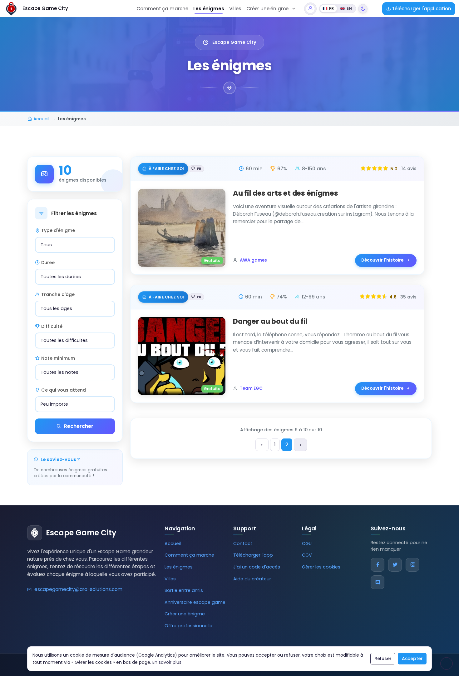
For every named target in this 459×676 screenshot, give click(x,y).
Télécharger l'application (421, 8)
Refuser (383, 658)
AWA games (253, 260)
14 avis (409, 168)
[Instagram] (412, 565)
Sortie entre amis (184, 590)
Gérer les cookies (321, 567)
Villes (235, 8)
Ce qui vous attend (63, 390)
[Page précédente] (262, 444)
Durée (48, 262)
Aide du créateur (252, 579)
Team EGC (251, 388)
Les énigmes (208, 8)
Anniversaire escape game (195, 602)
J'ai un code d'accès (256, 567)
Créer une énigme (185, 614)
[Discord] (377, 582)
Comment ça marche (162, 8)
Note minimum (58, 358)
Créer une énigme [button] (267, 8)
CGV (307, 555)
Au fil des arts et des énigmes (285, 193)
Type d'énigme (58, 230)
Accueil (173, 543)
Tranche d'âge (58, 294)
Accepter (412, 658)
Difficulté (51, 326)
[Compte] (310, 9)
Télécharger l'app (253, 555)
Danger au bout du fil (270, 321)
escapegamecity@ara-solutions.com (78, 589)
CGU (307, 543)
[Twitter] (395, 565)
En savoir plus (166, 662)
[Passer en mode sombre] (363, 9)
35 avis (408, 297)
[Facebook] (377, 565)
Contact (242, 543)
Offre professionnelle (188, 626)
